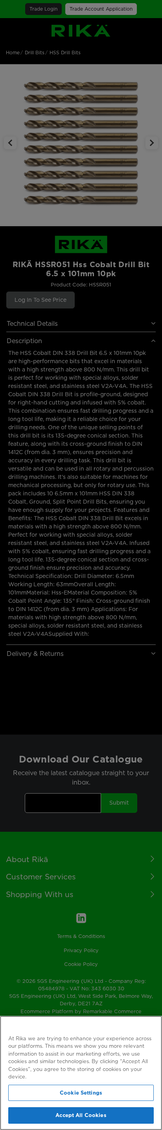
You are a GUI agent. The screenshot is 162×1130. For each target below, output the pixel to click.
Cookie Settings (81, 1092)
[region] (81, 1073)
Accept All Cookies (80, 1115)
